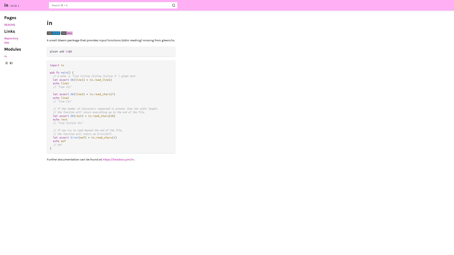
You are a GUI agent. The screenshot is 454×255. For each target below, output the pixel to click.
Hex (6, 42)
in (6, 5)
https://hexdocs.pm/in (118, 159)
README (9, 24)
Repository (11, 38)
